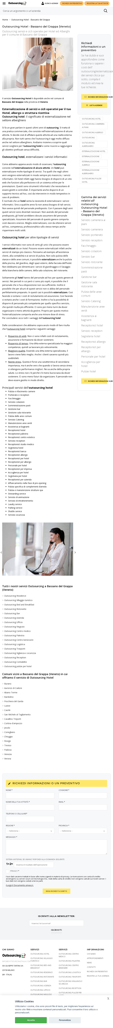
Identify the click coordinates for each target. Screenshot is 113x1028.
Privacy (14, 871)
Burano (7, 683)
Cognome (64, 790)
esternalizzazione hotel (93, 151)
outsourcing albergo (92, 132)
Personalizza (65, 1020)
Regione (10, 825)
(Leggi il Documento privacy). (20, 885)
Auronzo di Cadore (13, 688)
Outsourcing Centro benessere (18, 639)
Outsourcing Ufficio (13, 622)
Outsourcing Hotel (20, 19)
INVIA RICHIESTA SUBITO (56, 891)
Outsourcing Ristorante (15, 609)
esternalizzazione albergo (90, 163)
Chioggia (8, 736)
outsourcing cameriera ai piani (93, 126)
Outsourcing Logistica (14, 644)
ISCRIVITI (56, 930)
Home (5, 19)
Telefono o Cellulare (16, 813)
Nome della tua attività (18, 802)
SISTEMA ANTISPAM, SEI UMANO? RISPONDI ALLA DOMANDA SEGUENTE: (35, 859)
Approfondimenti (95, 958)
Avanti (74, 551)
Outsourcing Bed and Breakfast (19, 604)
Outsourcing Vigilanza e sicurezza (20, 653)
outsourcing (88, 137)
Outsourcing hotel (91, 119)
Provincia (64, 825)
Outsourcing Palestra (14, 635)
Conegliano (9, 732)
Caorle (7, 710)
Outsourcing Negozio (14, 626)
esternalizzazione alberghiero (90, 172)
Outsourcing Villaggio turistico (18, 600)
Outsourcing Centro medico (17, 631)
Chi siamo (91, 954)
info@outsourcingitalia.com (16, 961)
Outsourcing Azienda (14, 617)
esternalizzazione (90, 156)
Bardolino (9, 696)
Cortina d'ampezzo (13, 723)
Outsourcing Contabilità (15, 662)
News (89, 962)
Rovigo (7, 741)
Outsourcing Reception (15, 657)
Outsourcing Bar (12, 613)
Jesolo (7, 727)
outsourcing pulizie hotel (91, 180)
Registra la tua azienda (98, 976)
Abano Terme (10, 692)
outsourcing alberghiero (88, 144)
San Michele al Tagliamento (17, 714)
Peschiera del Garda (13, 701)
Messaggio (11, 837)
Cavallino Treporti (12, 719)
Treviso (7, 745)
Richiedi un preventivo (97, 971)
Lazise (7, 705)
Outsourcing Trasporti (14, 648)
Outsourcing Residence (15, 595)
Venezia (8, 754)
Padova (7, 749)
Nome (9, 790)
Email (62, 802)
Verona (7, 758)
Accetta (31, 1020)
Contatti (91, 967)
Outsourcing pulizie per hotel (17, 666)
